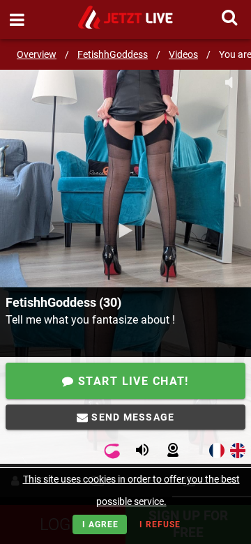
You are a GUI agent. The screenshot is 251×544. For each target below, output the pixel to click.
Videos (183, 54)
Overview (36, 54)
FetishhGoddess (112, 54)
